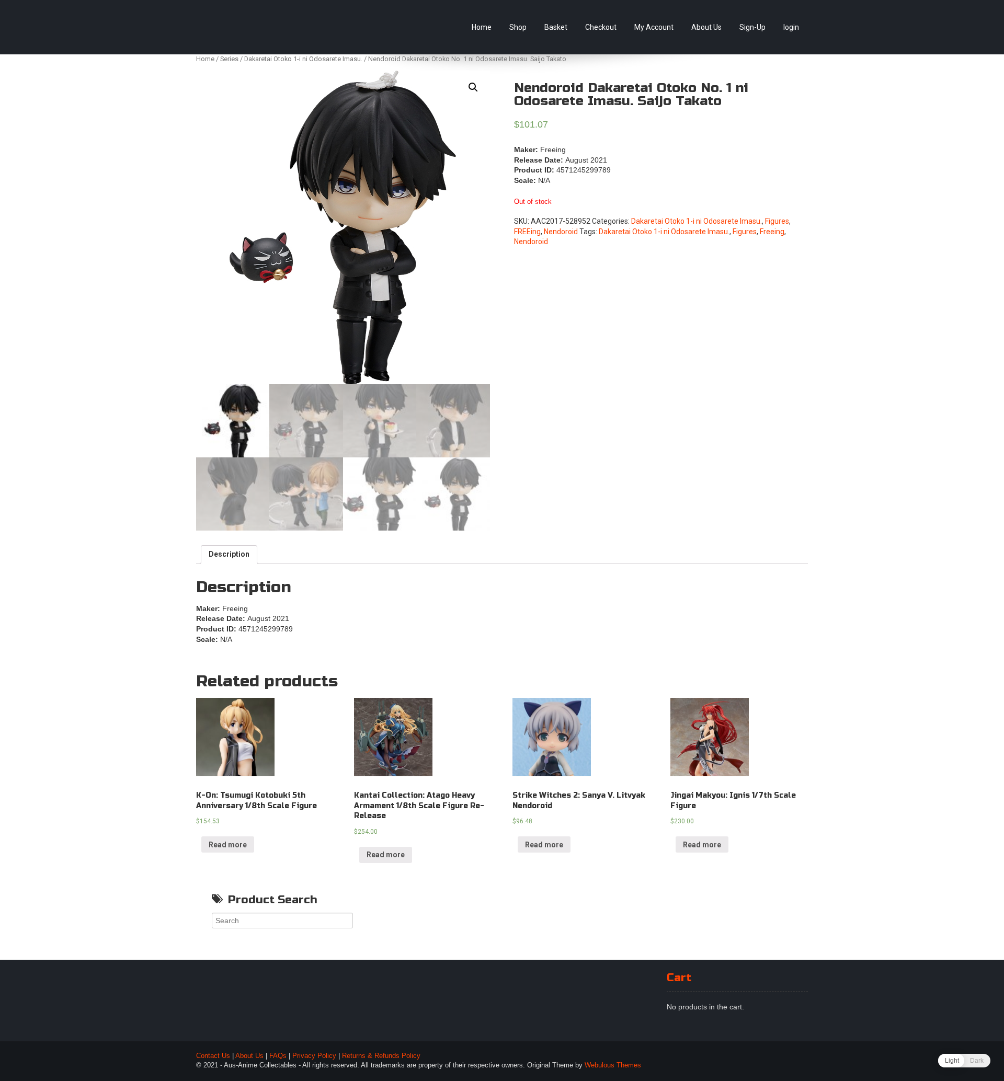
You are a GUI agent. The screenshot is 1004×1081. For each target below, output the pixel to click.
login (791, 27)
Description (229, 554)
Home (482, 27)
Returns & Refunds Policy (381, 1056)
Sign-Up (752, 27)
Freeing (772, 231)
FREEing (527, 231)
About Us (706, 27)
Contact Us (213, 1056)
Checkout (601, 27)
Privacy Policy (314, 1056)
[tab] (229, 554)
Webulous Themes (613, 1065)
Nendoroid (561, 231)
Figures (777, 221)
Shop (518, 27)
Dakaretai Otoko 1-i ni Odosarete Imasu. (303, 59)
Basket (555, 27)
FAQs (278, 1056)
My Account (654, 27)
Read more (228, 845)
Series (229, 59)
